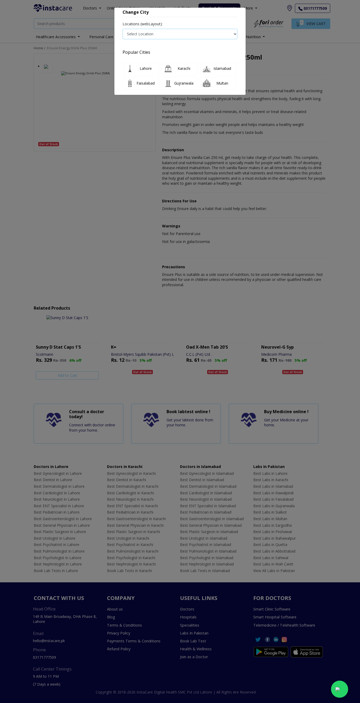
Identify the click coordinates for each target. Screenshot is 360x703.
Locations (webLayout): (143, 23)
